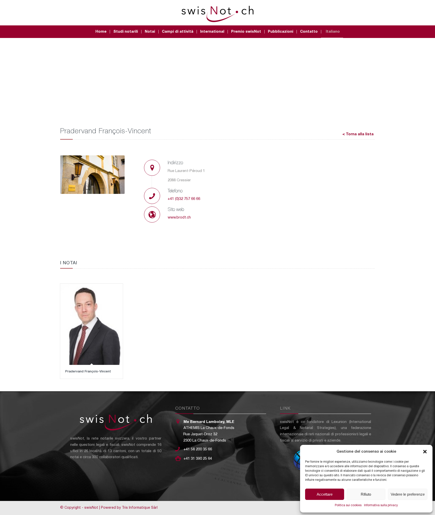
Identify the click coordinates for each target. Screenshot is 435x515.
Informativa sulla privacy (381, 505)
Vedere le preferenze (408, 494)
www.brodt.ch (179, 217)
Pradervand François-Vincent (88, 371)
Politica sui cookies (348, 505)
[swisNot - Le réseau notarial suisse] (217, 12)
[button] (424, 451)
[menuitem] (101, 31)
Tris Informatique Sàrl (140, 507)
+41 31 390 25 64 (198, 458)
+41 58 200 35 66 (198, 449)
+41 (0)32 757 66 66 (184, 199)
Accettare (325, 494)
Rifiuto (366, 494)
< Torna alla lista (358, 134)
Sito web (176, 210)
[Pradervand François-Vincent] (91, 324)
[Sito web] (152, 214)
